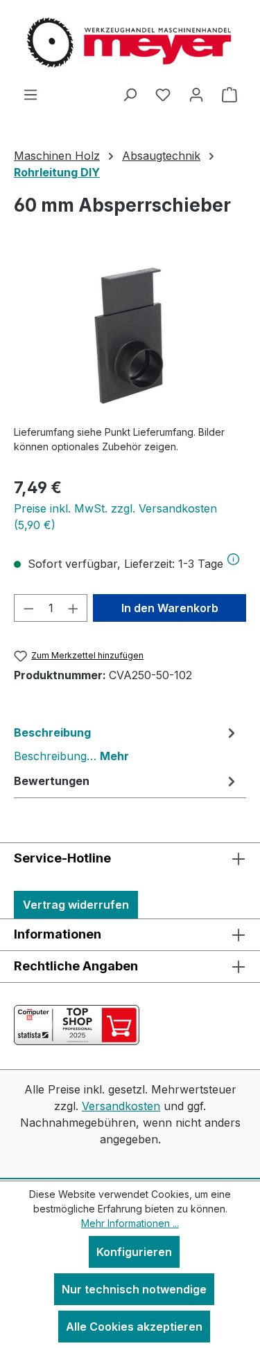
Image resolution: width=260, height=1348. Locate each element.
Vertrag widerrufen (76, 905)
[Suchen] (129, 94)
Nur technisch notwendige (134, 1289)
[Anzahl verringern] (28, 608)
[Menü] (30, 94)
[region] (130, 336)
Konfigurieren (134, 1252)
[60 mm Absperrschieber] (130, 336)
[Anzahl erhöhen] (73, 608)
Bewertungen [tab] (51, 781)
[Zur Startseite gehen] (130, 43)
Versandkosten (121, 1106)
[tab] (126, 743)
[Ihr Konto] (196, 94)
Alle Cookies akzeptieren (134, 1326)
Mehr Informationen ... (130, 1223)
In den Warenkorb (169, 608)
